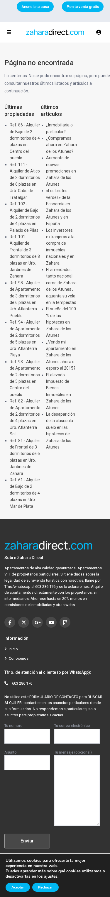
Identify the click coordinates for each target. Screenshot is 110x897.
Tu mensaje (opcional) (73, 752)
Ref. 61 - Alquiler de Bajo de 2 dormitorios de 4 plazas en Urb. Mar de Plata (25, 493)
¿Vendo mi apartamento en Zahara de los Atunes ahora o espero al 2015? (61, 355)
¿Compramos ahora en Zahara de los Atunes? (61, 145)
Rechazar (45, 887)
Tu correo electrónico (72, 725)
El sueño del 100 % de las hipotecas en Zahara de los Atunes (61, 322)
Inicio (13, 649)
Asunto (10, 752)
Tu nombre (13, 725)
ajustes (50, 876)
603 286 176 (22, 683)
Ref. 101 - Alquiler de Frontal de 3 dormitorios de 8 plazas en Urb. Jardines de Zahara (25, 256)
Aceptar (17, 887)
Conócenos (18, 658)
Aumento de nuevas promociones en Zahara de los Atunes (61, 171)
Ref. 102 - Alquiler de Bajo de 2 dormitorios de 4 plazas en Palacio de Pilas (25, 217)
